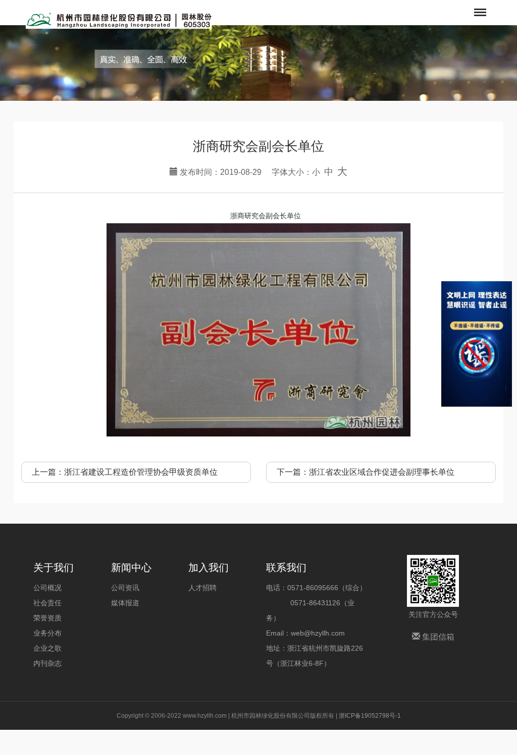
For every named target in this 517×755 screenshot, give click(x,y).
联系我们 (286, 567)
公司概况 (47, 588)
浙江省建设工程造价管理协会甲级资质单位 (141, 472)
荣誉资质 (47, 618)
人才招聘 (202, 588)
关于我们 (53, 567)
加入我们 (208, 567)
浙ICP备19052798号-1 (370, 715)
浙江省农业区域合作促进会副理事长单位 (381, 472)
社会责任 (47, 603)
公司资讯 (125, 588)
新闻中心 (131, 567)
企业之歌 (47, 648)
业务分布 (47, 633)
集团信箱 (437, 637)
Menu (479, 6)
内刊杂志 (47, 663)
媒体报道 (125, 603)
